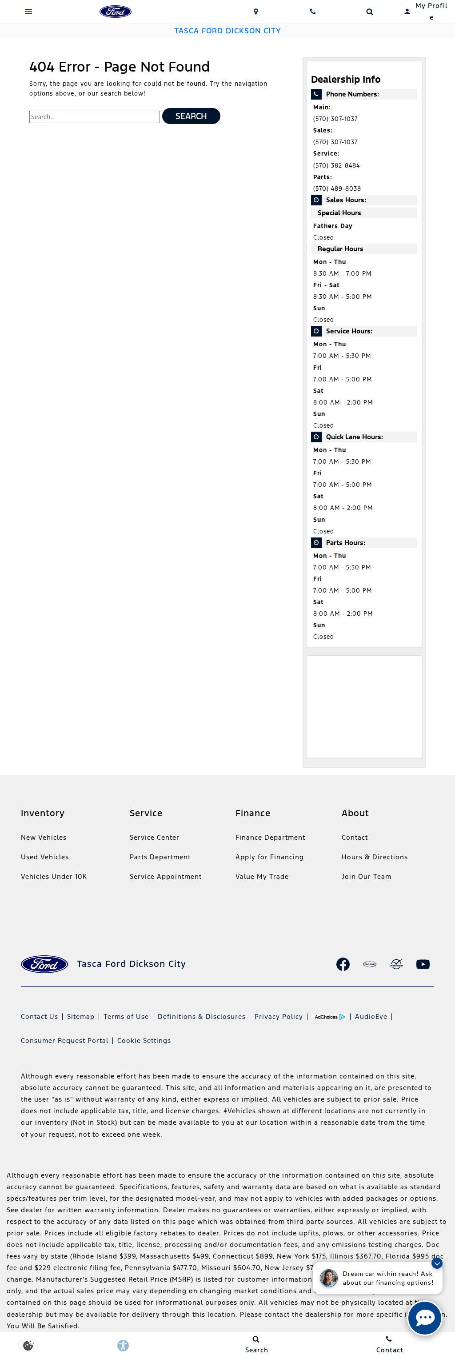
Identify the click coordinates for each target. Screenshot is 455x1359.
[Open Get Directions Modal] (256, 11)
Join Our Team (366, 876)
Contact (355, 837)
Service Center (155, 837)
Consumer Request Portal (64, 1040)
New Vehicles (44, 837)
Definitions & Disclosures (202, 1016)
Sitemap (81, 1016)
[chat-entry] (425, 1318)
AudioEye (371, 1016)
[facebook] (343, 964)
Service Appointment (166, 876)
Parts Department (160, 857)
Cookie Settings (144, 1040)
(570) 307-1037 (335, 119)
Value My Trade (262, 876)
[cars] (370, 964)
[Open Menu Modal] (28, 11)
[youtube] (423, 964)
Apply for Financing (269, 857)
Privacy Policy (279, 1016)
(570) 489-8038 (337, 188)
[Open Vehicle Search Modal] (369, 11)
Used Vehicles (45, 857)
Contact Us (39, 1016)
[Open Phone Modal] (312, 11)
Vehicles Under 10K (54, 876)
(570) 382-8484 (336, 165)
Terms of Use (126, 1016)
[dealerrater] (396, 964)
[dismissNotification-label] (437, 1263)
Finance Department (270, 837)
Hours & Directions (375, 857)
